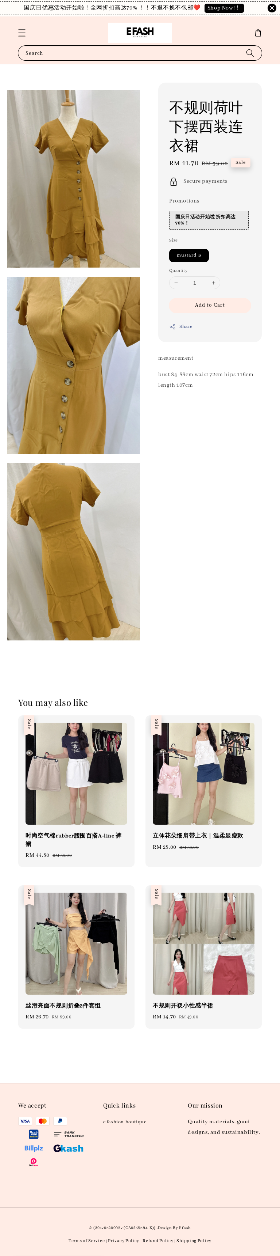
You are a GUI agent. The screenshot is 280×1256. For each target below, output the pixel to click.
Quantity (178, 270)
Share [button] (185, 327)
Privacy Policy (123, 1241)
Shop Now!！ (224, 8)
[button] (22, 33)
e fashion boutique (125, 1122)
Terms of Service (87, 1241)
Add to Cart (210, 305)
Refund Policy (158, 1241)
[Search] (250, 53)
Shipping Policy (193, 1241)
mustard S (189, 255)
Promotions (184, 201)
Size (173, 240)
